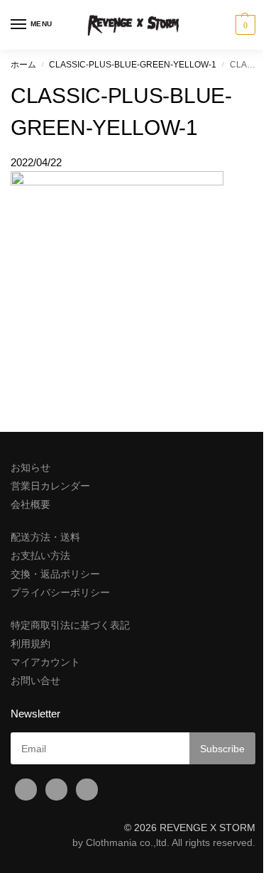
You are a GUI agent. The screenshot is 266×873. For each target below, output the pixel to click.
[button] (243, 25)
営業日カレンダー (50, 486)
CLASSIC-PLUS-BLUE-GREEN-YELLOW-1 (132, 65)
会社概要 (30, 504)
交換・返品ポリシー (55, 574)
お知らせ (30, 467)
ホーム (23, 65)
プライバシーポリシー (60, 592)
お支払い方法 (40, 555)
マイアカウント (45, 662)
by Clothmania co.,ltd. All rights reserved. (163, 842)
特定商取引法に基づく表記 (70, 625)
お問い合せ (35, 680)
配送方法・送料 (45, 537)
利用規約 (30, 643)
